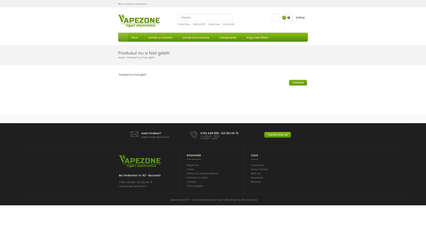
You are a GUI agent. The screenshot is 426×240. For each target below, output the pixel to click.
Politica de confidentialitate (202, 173)
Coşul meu (214, 24)
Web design (230, 200)
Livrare (190, 169)
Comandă (228, 24)
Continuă (298, 82)
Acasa (121, 57)
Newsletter (257, 177)
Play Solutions (249, 200)
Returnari (256, 182)
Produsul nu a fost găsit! (140, 57)
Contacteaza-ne (278, 135)
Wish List (255, 173)
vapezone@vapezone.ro (155, 137)
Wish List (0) (199, 24)
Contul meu (184, 24)
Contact (191, 182)
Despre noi (193, 165)
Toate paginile (195, 186)
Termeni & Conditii (197, 177)
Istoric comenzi (259, 169)
